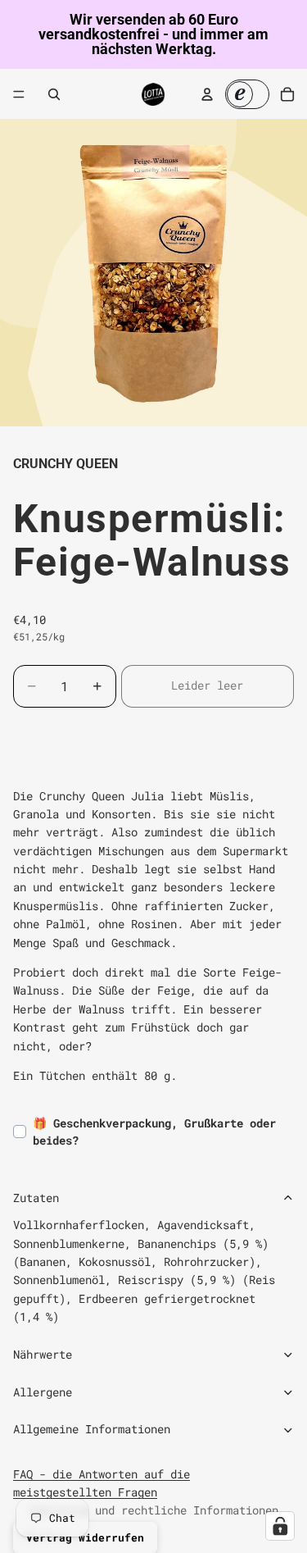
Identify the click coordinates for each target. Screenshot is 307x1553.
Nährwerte (42, 1354)
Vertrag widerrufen (85, 1537)
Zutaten (36, 1197)
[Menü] (19, 94)
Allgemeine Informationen (91, 1429)
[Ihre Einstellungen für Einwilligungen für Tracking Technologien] (280, 1526)
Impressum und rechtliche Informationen (153, 1510)
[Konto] (207, 94)
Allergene (42, 1392)
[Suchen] (54, 94)
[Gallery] (153, 272)
